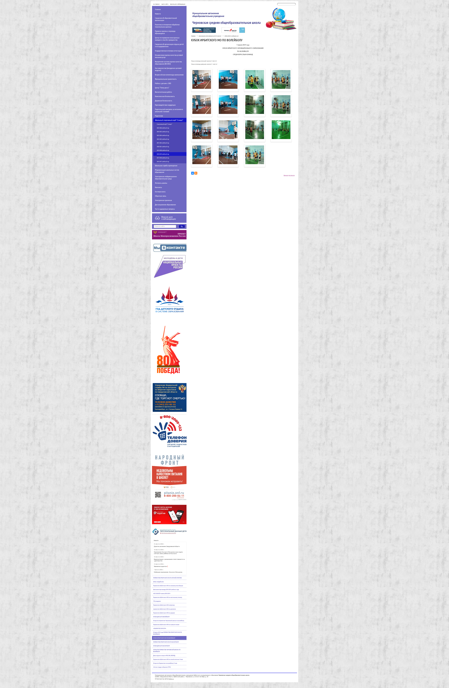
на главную (156, 4)
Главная (158, 9)
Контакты (158, 187)
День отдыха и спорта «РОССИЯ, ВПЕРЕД (164, 655)
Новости (158, 14)
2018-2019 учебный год (163, 154)
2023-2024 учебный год (163, 135)
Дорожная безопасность (163, 100)
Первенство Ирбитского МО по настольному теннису (167, 597)
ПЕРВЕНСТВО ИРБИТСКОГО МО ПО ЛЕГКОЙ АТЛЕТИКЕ (167, 578)
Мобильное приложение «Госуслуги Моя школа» (168, 572)
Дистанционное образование (165, 204)
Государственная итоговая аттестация (168, 51)
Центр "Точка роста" (162, 87)
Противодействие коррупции (165, 105)
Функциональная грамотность (166, 79)
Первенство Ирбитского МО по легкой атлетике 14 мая (168, 659)
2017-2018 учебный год (163, 158)
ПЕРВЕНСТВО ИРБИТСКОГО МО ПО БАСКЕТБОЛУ (166, 642)
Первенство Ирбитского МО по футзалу (164, 605)
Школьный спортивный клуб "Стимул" (169, 120)
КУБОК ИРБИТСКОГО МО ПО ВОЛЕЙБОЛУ (164, 638)
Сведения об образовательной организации (166, 19)
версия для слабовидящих (177, 4)
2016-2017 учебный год (163, 161)
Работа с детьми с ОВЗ (163, 83)
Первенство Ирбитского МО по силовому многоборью (168, 585)
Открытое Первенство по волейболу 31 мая (165, 663)
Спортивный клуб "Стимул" (164, 124)
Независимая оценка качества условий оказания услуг (169, 56)
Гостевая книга (160, 191)
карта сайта (164, 4)
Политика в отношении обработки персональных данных (167, 25)
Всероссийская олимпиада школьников (169, 74)
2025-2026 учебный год (163, 128)
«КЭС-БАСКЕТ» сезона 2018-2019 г (161, 593)
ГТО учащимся (157, 601)
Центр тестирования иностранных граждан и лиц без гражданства (167, 38)
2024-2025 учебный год (163, 131)
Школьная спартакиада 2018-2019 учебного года (166, 589)
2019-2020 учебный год (163, 150)
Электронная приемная (163, 200)
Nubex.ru (171, 679)
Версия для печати (289, 175)
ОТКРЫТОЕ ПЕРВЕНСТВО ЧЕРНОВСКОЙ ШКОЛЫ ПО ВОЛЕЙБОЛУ (166, 650)
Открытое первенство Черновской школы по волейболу (168, 620)
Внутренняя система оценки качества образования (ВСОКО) (168, 62)
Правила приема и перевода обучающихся (165, 32)
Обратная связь (160, 196)
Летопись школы (161, 183)
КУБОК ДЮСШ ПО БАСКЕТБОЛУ (161, 646)
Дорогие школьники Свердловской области (167, 546)
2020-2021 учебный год (163, 146)
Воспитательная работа (163, 92)
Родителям (159, 116)
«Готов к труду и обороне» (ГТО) (162, 667)
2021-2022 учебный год (163, 143)
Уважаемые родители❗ (161, 566)
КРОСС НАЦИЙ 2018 (158, 582)
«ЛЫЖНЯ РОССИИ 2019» (159, 628)
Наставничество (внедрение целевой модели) (168, 69)
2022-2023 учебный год (163, 139)
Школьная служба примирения (166, 165)
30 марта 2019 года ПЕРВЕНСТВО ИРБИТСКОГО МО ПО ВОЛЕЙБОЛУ (167, 633)
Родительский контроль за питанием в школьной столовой (169, 110)
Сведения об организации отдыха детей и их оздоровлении (169, 45)
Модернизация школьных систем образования (167, 171)
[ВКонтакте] (192, 173)
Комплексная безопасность (165, 96)
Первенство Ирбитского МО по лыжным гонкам (166, 624)
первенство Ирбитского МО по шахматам (164, 609)
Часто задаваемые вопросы (165, 209)
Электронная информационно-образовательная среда (166, 177)
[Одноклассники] (195, 173)
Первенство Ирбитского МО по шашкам (164, 613)
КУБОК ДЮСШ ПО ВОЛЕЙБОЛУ (161, 617)
